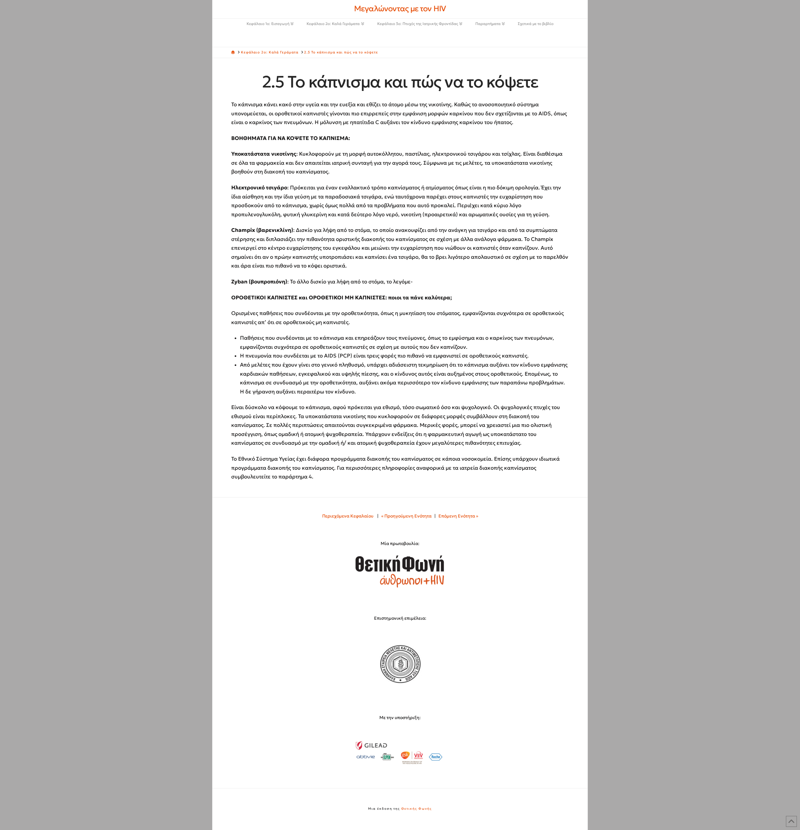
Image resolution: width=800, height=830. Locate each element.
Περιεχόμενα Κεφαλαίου (347, 516)
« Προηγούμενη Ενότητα (406, 516)
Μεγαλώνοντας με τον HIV (400, 8)
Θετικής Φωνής (416, 809)
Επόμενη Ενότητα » (458, 516)
